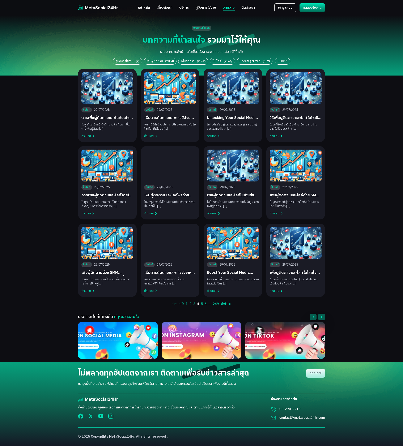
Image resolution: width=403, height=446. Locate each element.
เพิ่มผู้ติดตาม (160, 61)
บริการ (184, 7)
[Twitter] (90, 416)
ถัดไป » (226, 304)
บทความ (229, 7)
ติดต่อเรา (248, 7)
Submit (283, 61)
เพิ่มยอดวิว (193, 61)
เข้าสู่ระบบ (285, 7)
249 (216, 304)
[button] (313, 317)
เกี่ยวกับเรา (165, 7)
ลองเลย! (316, 373)
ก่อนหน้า (178, 304)
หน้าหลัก (144, 7)
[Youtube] (100, 416)
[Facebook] (80, 416)
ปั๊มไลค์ (222, 61)
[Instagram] (110, 416)
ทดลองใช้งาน (312, 7)
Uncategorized (254, 61)
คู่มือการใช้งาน (206, 7)
